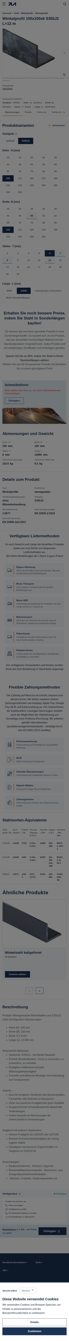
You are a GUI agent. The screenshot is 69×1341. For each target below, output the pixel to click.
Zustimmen (34, 1331)
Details (34, 1322)
